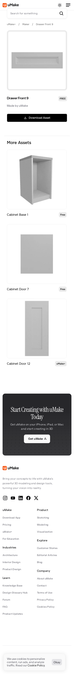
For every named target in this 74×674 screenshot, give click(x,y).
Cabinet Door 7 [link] (18, 289)
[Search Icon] (37, 13)
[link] (37, 179)
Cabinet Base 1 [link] (17, 215)
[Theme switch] (59, 5)
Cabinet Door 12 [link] (18, 364)
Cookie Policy (36, 665)
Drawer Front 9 (44, 24)
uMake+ (11, 24)
